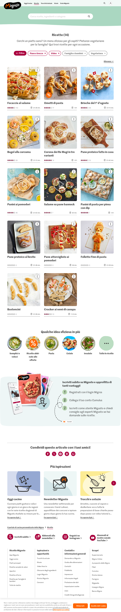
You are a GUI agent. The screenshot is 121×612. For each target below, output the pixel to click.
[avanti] (113, 483)
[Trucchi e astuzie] (96, 495)
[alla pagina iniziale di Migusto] (12, 4)
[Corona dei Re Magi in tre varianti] (60, 140)
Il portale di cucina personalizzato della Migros (25, 527)
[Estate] (69, 349)
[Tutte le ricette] (106, 349)
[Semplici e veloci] (14, 349)
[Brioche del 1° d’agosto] (97, 89)
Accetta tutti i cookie (98, 606)
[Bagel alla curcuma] (23, 140)
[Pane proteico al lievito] (23, 245)
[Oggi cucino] (23, 495)
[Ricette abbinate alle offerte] (33, 349)
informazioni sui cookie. (61, 609)
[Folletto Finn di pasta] (97, 245)
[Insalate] (88, 349)
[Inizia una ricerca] (104, 3)
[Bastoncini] (23, 295)
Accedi (69, 422)
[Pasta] (51, 349)
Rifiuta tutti (80, 606)
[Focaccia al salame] (23, 89)
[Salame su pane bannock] (60, 192)
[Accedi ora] (111, 3)
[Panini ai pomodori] (23, 192)
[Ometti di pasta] (60, 89)
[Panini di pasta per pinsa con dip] (97, 192)
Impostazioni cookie (72, 586)
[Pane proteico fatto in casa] (97, 140)
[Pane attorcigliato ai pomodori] (60, 245)
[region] (60, 605)
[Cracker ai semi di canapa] (60, 295)
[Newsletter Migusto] (60, 495)
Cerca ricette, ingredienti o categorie (60, 16)
